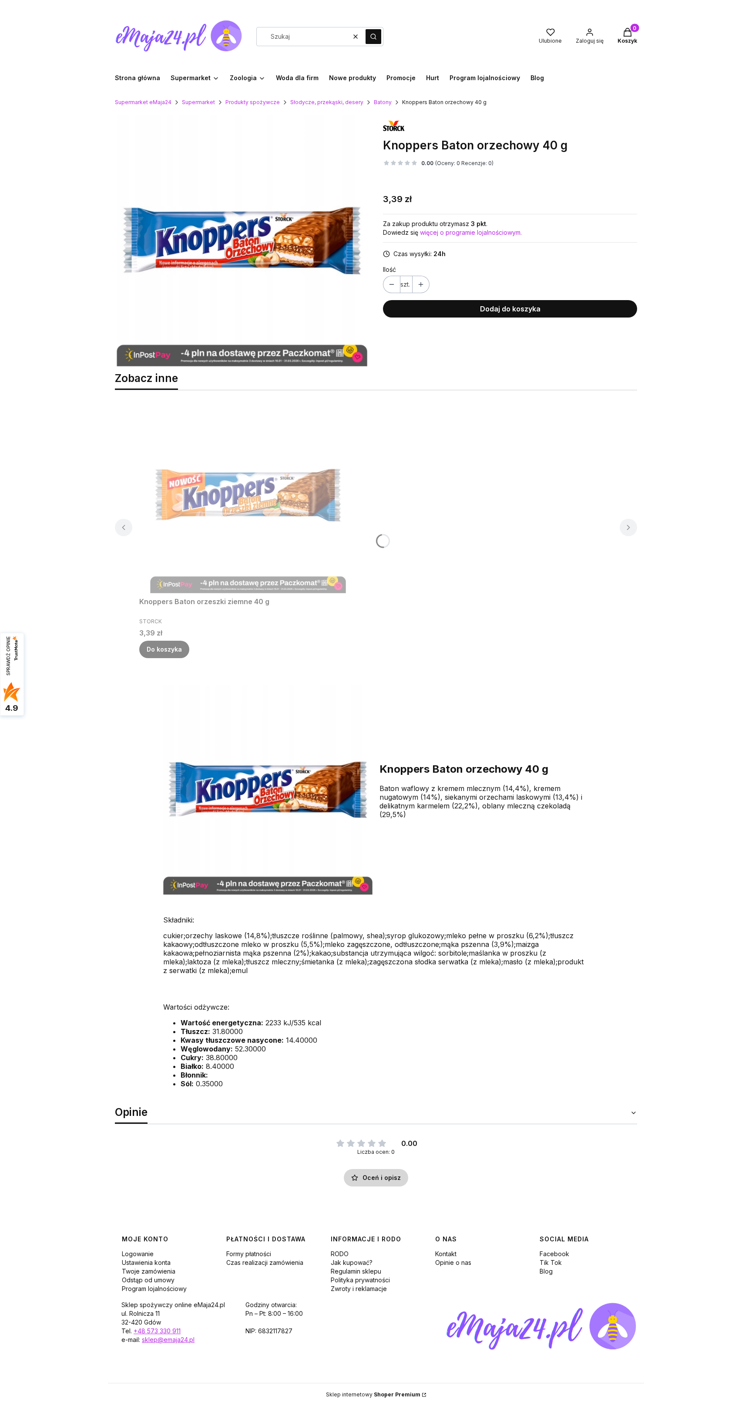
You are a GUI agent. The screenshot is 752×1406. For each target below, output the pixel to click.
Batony (383, 102)
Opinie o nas (453, 1262)
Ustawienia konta (146, 1262)
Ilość (389, 269)
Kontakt (446, 1253)
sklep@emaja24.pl (168, 1339)
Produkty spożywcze (252, 102)
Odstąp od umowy (148, 1280)
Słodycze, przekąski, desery (326, 102)
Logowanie (138, 1253)
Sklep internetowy (373, 1394)
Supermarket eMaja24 (143, 102)
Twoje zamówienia (148, 1271)
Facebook (554, 1253)
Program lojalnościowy (154, 1288)
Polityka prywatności (360, 1280)
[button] (373, 36)
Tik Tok (551, 1262)
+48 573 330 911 (157, 1331)
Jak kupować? (352, 1262)
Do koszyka (164, 649)
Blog (546, 1271)
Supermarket (198, 102)
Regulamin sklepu (356, 1271)
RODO (340, 1253)
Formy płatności (248, 1253)
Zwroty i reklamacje (359, 1288)
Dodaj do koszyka (510, 308)
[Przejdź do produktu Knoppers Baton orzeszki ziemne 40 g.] (248, 495)
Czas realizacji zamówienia (264, 1262)
